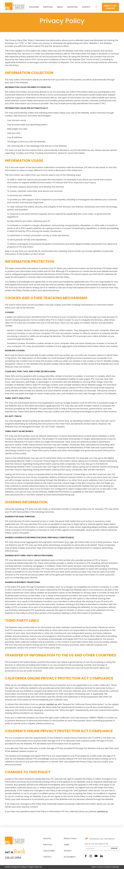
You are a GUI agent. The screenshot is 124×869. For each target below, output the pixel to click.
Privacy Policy (70, 839)
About (60, 7)
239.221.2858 (13, 858)
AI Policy (67, 851)
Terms (66, 845)
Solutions (34, 7)
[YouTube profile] (96, 856)
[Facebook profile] (85, 856)
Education (72, 7)
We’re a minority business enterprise (105, 867)
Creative (47, 839)
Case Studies (49, 851)
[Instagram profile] (90, 856)
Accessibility (70, 857)
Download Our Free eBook (102, 839)
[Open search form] (96, 7)
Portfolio (48, 7)
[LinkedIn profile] (101, 856)
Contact (86, 7)
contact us (51, 704)
